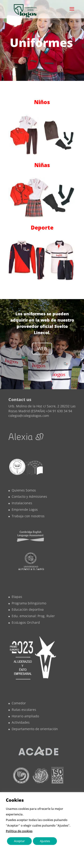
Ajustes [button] (45, 841)
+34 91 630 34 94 (59, 411)
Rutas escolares (24, 709)
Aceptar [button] (19, 841)
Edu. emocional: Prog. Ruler (33, 616)
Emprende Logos (25, 509)
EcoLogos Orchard (26, 622)
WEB (42, 348)
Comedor (19, 703)
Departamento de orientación (35, 729)
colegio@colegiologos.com (28, 415)
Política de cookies (19, 831)
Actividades (21, 722)
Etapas (17, 596)
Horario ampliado (25, 716)
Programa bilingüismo (29, 603)
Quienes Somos (24, 490)
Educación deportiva (28, 609)
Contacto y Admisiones (29, 496)
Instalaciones (22, 503)
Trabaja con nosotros (28, 516)
